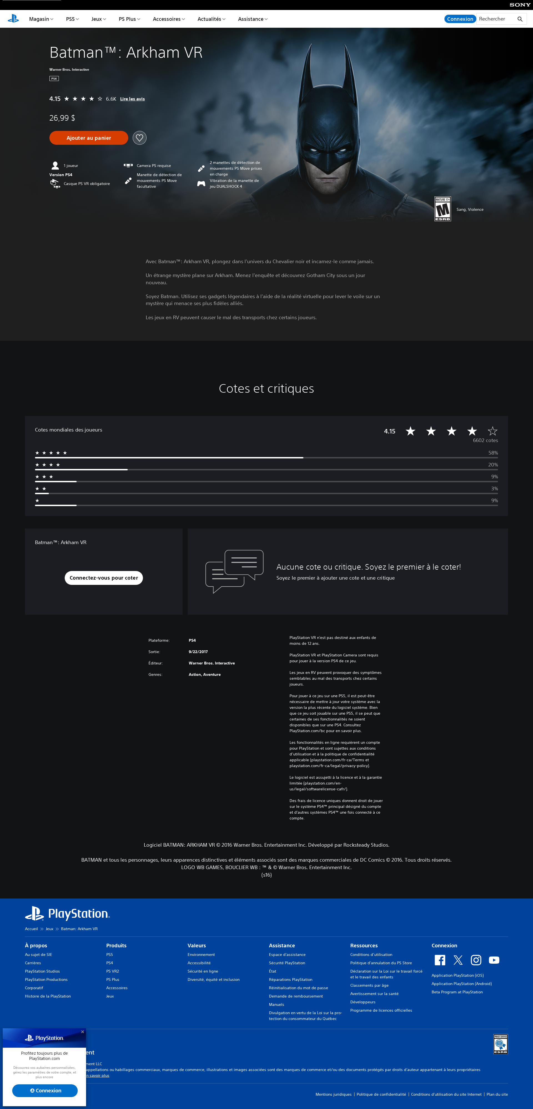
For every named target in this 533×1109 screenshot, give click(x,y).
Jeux (97, 19)
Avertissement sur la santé (374, 993)
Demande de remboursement (296, 996)
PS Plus (127, 19)
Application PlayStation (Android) (462, 983)
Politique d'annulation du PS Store (381, 962)
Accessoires (167, 19)
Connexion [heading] (444, 945)
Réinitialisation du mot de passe (298, 987)
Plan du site (497, 1094)
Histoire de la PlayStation (48, 996)
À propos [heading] (36, 945)
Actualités (209, 19)
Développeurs (363, 1001)
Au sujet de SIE (38, 954)
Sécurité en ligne (203, 971)
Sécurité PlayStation (287, 962)
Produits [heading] (116, 945)
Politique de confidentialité (381, 1094)
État (272, 971)
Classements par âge (369, 985)
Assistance (250, 19)
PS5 (70, 19)
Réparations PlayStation (290, 979)
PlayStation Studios (42, 971)
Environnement (201, 954)
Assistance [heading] (282, 945)
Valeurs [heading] (197, 945)
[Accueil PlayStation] (13, 18)
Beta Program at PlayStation (457, 991)
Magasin (39, 19)
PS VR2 (112, 971)
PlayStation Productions (46, 979)
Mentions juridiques (334, 1094)
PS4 (109, 962)
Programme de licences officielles (381, 1010)
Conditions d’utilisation (371, 954)
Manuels (276, 1004)
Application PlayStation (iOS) (458, 975)
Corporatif (34, 987)
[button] (104, 578)
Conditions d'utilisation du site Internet (446, 1094)
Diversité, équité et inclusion (214, 979)
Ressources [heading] (364, 945)
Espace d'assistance (287, 954)
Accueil (31, 928)
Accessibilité (199, 962)
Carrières (33, 962)
